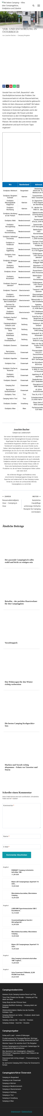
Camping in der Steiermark (11, 1080)
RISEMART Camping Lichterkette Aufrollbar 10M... (22, 871)
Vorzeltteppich (11, 643)
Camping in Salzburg (9, 1092)
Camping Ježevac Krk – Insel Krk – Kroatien (17, 1020)
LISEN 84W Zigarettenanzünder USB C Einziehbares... (24, 909)
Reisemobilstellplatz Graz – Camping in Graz (10, 501)
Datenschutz (27, 1112)
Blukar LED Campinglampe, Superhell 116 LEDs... (25, 883)
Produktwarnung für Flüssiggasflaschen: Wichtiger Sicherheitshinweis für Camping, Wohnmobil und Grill (20, 1039)
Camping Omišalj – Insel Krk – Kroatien (15, 1023)
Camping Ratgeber (24, 35)
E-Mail (6, 847)
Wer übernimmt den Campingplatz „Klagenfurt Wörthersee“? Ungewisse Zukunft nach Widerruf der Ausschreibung (20, 1053)
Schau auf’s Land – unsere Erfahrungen (16, 1035)
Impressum (15, 1112)
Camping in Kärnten (9, 1083)
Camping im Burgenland (10, 1077)
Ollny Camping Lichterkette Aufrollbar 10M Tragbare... (24, 959)
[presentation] (21, 543)
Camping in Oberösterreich (11, 1089)
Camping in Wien (8, 1101)
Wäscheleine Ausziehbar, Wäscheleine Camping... (24, 894)
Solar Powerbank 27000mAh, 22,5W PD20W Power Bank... (23, 973)
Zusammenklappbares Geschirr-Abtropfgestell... (22, 921)
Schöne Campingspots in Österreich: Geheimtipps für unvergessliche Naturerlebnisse (20, 1047)
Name (6, 836)
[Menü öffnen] (38, 5)
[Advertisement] (21, 59)
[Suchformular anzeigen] (33, 6)
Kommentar (8, 805)
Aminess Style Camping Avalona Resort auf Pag (19, 994)
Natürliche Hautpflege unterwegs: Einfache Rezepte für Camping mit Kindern (32, 504)
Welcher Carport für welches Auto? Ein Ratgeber (19, 1043)
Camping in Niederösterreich (12, 1086)
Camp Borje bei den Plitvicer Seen (14, 1002)
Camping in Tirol (8, 1095)
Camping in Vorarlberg (10, 1098)
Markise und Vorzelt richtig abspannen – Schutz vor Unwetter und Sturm (21, 767)
